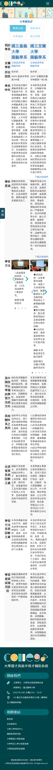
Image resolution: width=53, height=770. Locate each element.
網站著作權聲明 (36, 760)
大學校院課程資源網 (16, 749)
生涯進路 (18, 36)
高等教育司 (12, 724)
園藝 (15, 66)
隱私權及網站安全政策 (19, 760)
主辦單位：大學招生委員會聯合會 (28, 683)
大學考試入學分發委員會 (18, 744)
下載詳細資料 (41, 177)
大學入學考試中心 (15, 729)
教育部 (10, 719)
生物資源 (18, 62)
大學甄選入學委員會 (16, 739)
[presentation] (13, 279)
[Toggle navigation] (48, 3)
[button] (15, 308)
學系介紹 (18, 28)
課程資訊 (35, 28)
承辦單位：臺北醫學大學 (24, 688)
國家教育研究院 (14, 734)
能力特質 (35, 36)
